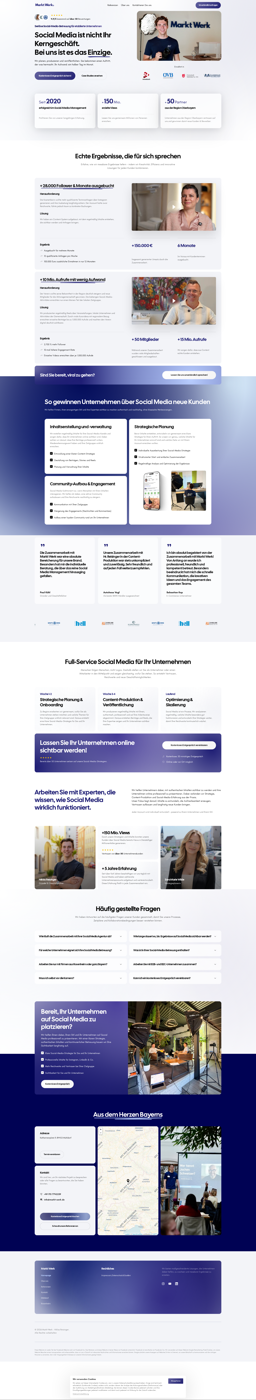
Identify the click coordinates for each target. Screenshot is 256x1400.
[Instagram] (164, 1283)
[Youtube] (171, 1283)
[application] (128, 1180)
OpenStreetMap (137, 1234)
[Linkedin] (177, 1283)
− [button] (100, 1132)
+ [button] (100, 1129)
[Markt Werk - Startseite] (45, 5)
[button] (128, 1181)
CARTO (155, 1234)
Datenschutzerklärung (81, 1394)
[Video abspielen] (173, 207)
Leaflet (127, 1234)
